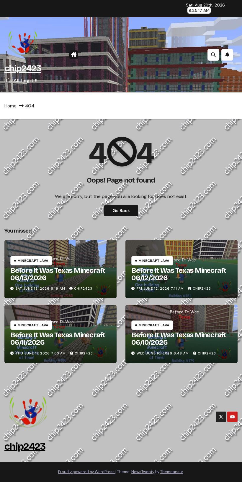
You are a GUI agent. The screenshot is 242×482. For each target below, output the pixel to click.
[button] (213, 55)
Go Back (121, 210)
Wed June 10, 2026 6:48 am (163, 353)
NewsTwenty (142, 471)
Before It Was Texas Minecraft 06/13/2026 (57, 274)
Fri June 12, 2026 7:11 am (161, 288)
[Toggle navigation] (85, 54)
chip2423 (22, 68)
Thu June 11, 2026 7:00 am (41, 353)
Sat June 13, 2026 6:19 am (41, 288)
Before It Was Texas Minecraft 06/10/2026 (178, 338)
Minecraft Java (32, 260)
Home (10, 106)
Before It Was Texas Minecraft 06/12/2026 (178, 274)
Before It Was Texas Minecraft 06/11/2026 (57, 338)
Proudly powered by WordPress (86, 471)
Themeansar (171, 471)
